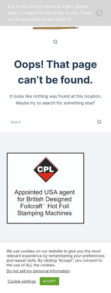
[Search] (55, 42)
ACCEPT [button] (49, 281)
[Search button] (99, 122)
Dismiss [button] (99, 13)
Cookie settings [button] (22, 281)
